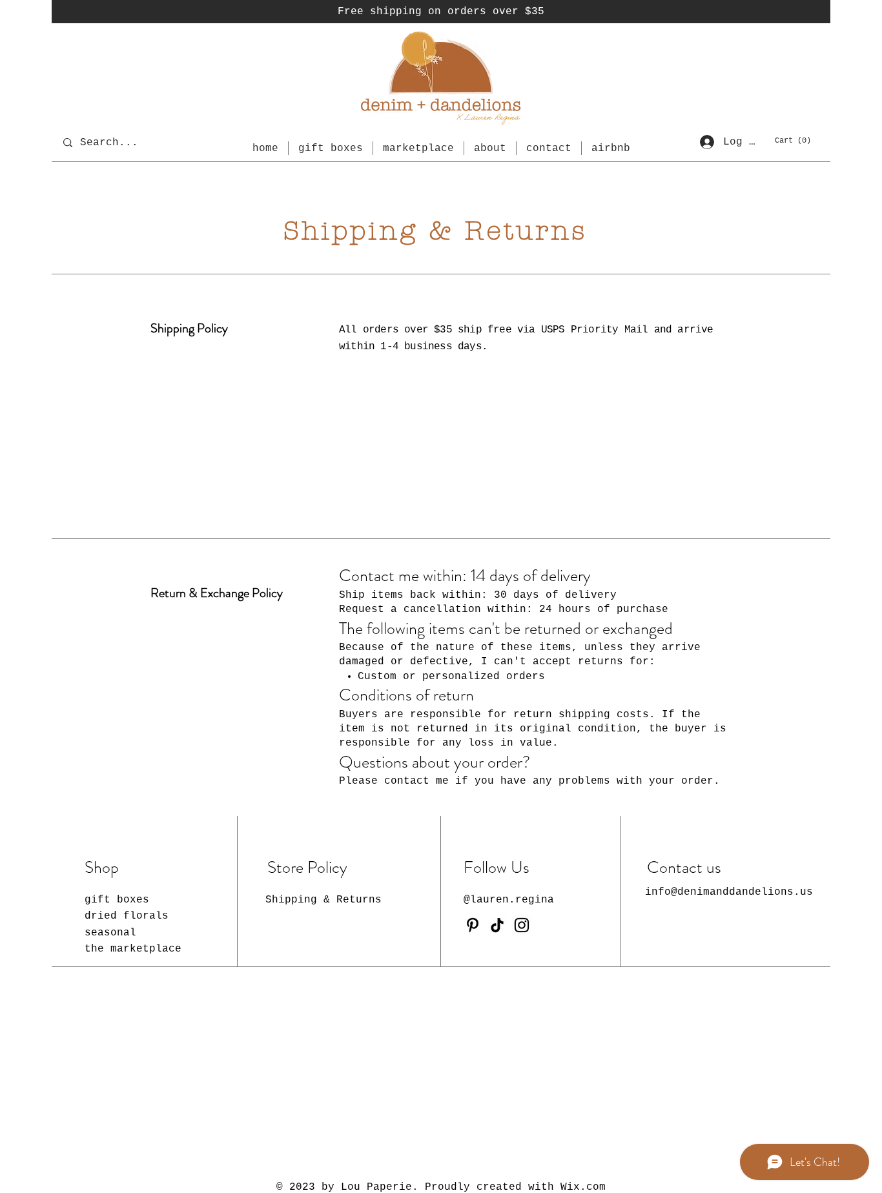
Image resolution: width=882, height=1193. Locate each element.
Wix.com (583, 1187)
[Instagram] (521, 925)
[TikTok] (497, 925)
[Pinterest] (472, 925)
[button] (793, 140)
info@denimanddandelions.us (729, 892)
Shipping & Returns (323, 900)
